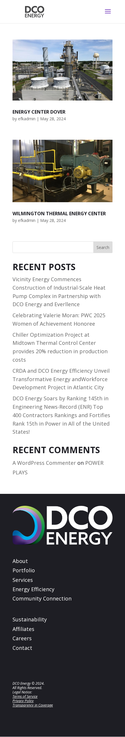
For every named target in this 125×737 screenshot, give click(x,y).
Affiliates (23, 628)
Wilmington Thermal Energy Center (59, 213)
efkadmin (26, 118)
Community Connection (42, 598)
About (20, 560)
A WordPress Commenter (44, 462)
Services (22, 579)
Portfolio (23, 570)
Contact (22, 647)
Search (103, 247)
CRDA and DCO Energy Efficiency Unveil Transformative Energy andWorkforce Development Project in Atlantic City (61, 379)
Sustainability (29, 619)
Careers (22, 638)
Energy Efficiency (33, 589)
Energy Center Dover (38, 112)
